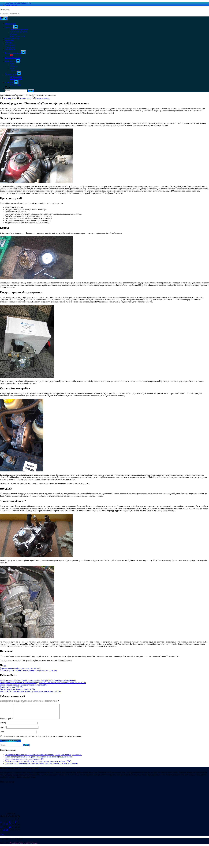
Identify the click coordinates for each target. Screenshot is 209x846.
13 (10, 824)
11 (4, 824)
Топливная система (13, 53)
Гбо (11, 55)
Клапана (13, 34)
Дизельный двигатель (19, 32)
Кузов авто (9, 40)
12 (7, 824)
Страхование (10, 49)
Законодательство (12, 38)
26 (7, 829)
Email (3, 727)
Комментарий (6, 718)
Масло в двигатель (17, 36)
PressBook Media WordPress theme (23, 843)
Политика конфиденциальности (18, 3)
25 (4, 829)
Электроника (15, 85)
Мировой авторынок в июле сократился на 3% (24, 759)
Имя (2, 723)
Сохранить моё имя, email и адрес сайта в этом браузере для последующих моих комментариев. (42, 736)
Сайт (2, 732)
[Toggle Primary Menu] (4, 18)
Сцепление (14, 70)
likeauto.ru (4, 9)
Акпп (12, 64)
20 (10, 827)
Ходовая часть (11, 74)
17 (1, 827)
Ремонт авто (10, 47)
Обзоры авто (10, 45)
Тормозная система (13, 58)
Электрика (9, 82)
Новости (8, 43)
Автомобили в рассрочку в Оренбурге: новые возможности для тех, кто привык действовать (43, 755)
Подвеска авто (16, 76)
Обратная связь (11, 5)
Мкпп (12, 68)
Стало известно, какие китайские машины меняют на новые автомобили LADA (38, 761)
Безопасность (10, 23)
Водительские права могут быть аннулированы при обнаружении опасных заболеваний (41, 763)
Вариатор (14, 66)
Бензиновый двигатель (19, 30)
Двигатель (9, 27)
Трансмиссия (10, 61)
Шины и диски (16, 79)
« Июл (2, 835)
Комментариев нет (42, 98)
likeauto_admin (26, 98)
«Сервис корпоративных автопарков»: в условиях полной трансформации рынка (38, 757)
